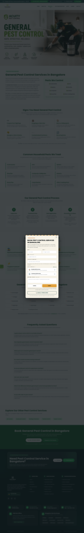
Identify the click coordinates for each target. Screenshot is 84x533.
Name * (28, 249)
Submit (49, 285)
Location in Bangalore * (32, 259)
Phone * (43, 249)
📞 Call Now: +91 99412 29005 (42, 292)
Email (30, 254)
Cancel (34, 285)
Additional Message (33, 277)
